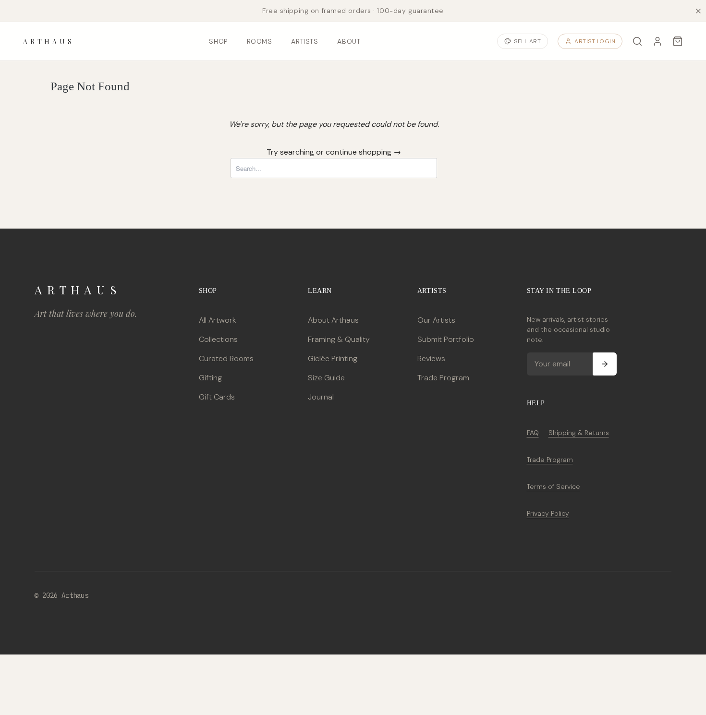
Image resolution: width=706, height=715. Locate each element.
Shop (218, 41)
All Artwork (217, 320)
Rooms (259, 41)
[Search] (637, 41)
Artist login (594, 41)
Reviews (431, 358)
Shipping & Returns (578, 432)
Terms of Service (553, 486)
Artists (304, 41)
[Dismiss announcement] (698, 11)
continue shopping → (363, 152)
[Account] (657, 41)
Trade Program (443, 378)
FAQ (533, 432)
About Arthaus (333, 320)
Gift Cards (217, 397)
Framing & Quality (339, 339)
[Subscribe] (605, 364)
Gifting (210, 378)
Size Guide (326, 378)
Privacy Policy (548, 513)
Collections (218, 339)
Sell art (527, 41)
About (348, 41)
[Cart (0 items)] (677, 41)
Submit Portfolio (445, 339)
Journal (321, 397)
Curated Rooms (226, 358)
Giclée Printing (332, 358)
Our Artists (436, 320)
